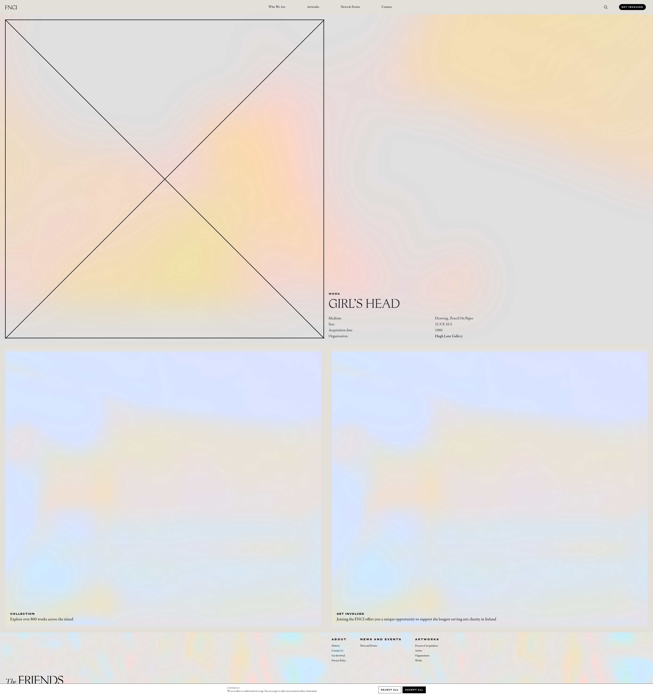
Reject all (390, 690)
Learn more (311, 691)
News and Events (380, 639)
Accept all (414, 690)
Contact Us (337, 650)
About (339, 639)
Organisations (422, 655)
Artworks (313, 7)
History (336, 646)
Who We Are (277, 7)
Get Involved (632, 7)
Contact (387, 7)
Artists (418, 650)
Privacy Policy (339, 660)
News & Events (350, 7)
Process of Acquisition (426, 646)
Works (418, 660)
